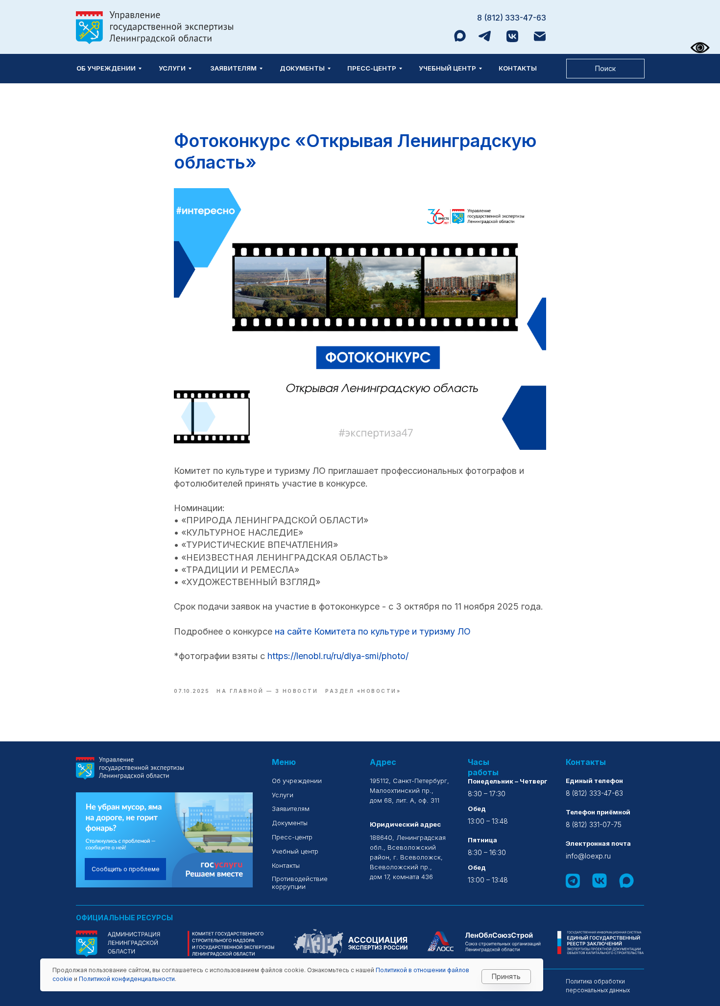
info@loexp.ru (588, 856)
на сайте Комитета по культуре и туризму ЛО (373, 631)
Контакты (518, 68)
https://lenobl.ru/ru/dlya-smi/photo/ (337, 656)
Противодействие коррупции (300, 882)
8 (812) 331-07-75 (594, 824)
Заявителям (233, 68)
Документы (302, 68)
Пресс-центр (371, 68)
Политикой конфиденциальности (127, 978)
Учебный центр (447, 68)
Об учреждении (106, 68)
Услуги (172, 68)
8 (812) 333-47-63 (511, 18)
